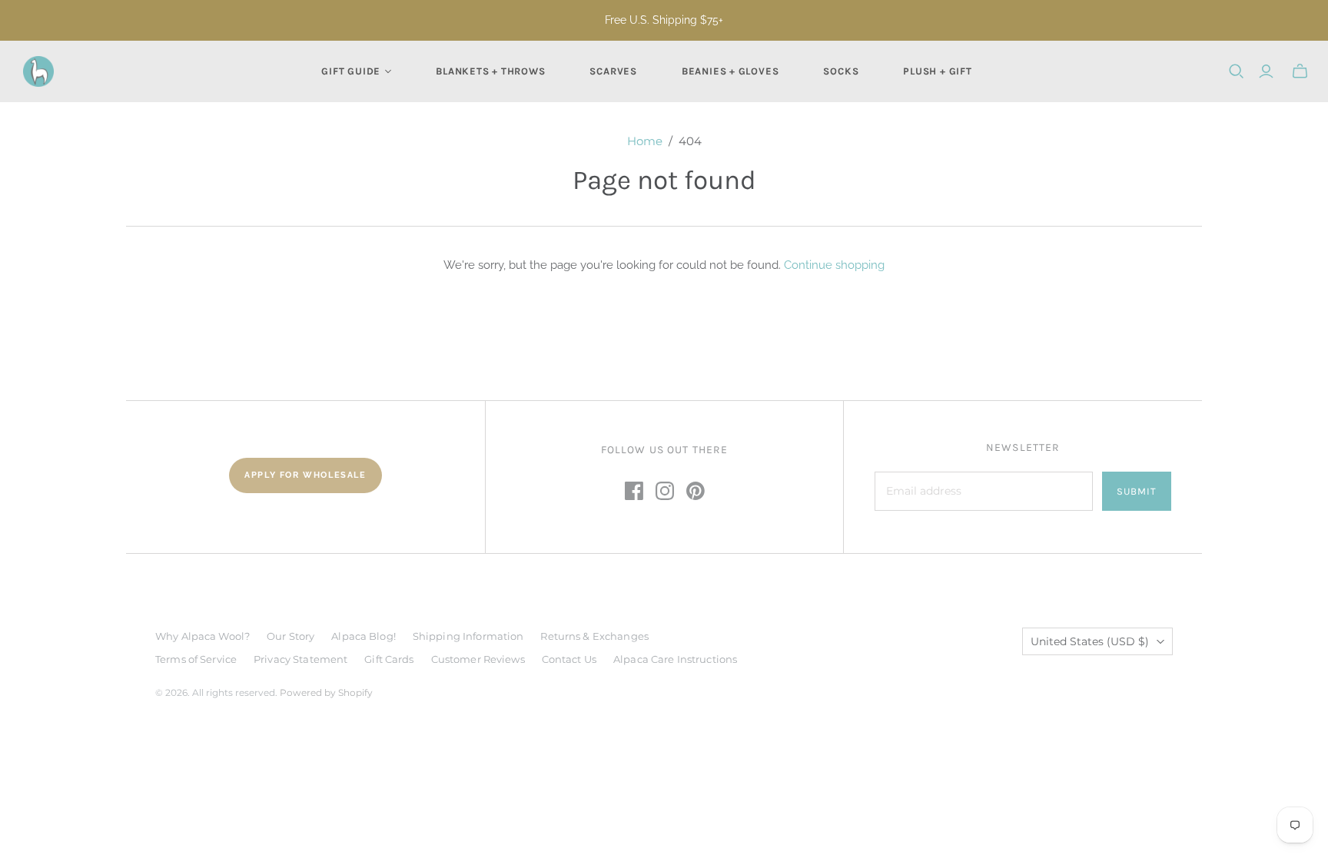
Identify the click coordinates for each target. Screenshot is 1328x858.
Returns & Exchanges (594, 636)
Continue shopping (834, 265)
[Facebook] (634, 491)
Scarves (612, 71)
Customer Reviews (478, 659)
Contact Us (569, 659)
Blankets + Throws (490, 71)
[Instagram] (665, 491)
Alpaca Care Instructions (675, 659)
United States (1090, 641)
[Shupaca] (38, 71)
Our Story (290, 636)
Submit (1137, 491)
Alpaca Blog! (363, 636)
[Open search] (1236, 71)
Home (644, 141)
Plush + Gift (937, 71)
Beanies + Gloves (730, 71)
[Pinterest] (695, 491)
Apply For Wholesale (305, 475)
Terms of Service (196, 659)
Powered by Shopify (326, 692)
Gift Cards (388, 659)
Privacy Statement (300, 659)
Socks (840, 71)
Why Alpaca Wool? (202, 636)
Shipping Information (468, 636)
